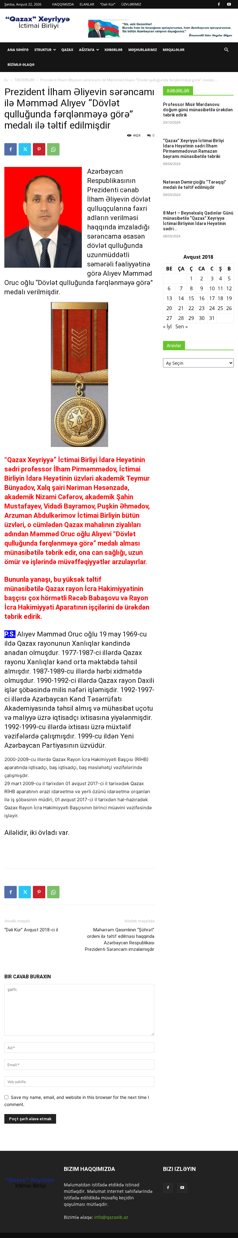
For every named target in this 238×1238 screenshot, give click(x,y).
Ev (6, 80)
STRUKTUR (42, 49)
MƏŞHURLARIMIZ (142, 49)
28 (181, 318)
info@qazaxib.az (111, 1217)
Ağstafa (87, 49)
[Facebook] (218, 4)
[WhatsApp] (53, 149)
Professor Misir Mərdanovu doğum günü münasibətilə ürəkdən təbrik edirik (198, 109)
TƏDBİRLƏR (24, 80)
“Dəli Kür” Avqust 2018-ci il (31, 930)
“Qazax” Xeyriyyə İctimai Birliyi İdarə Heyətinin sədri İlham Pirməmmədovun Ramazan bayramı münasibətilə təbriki (193, 148)
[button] (226, 50)
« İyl (167, 326)
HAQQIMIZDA (63, 4)
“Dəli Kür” (107, 4)
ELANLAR (87, 4)
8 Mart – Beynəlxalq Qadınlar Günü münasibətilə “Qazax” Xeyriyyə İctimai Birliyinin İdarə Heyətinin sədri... (198, 221)
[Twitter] (25, 149)
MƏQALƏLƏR (173, 49)
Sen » (181, 326)
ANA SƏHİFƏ (18, 49)
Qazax (67, 49)
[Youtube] (229, 4)
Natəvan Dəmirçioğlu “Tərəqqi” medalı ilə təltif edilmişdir (194, 185)
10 (212, 288)
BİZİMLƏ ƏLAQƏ (20, 64)
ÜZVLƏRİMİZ (131, 4)
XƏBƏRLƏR (113, 49)
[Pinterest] (39, 149)
